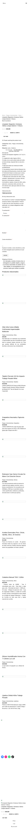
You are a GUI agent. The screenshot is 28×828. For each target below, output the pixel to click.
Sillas (15, 335)
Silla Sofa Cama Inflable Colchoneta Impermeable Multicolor (11, 329)
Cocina (3, 775)
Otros (15, 580)
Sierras (15, 479)
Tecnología (4, 772)
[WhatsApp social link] (15, 1)
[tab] (9, 150)
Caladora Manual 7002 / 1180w (13, 577)
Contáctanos (4, 790)
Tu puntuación (6, 210)
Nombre (4, 232)
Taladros (16, 381)
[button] (4, 350)
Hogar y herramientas (12, 115)
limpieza (4, 145)
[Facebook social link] (11, 1)
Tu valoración (6, 215)
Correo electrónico (7, 239)
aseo (9, 148)
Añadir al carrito (15, 132)
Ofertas (3, 788)
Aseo (20, 115)
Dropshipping (4, 793)
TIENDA (3, 785)
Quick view (4, 354)
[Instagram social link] (13, 1)
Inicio (3, 115)
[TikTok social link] (16, 1)
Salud (2, 767)
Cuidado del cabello (6, 778)
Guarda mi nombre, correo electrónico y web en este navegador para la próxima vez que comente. (13, 249)
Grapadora (16, 423)
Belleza (3, 764)
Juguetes (3, 770)
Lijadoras (16, 701)
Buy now (6, 136)
